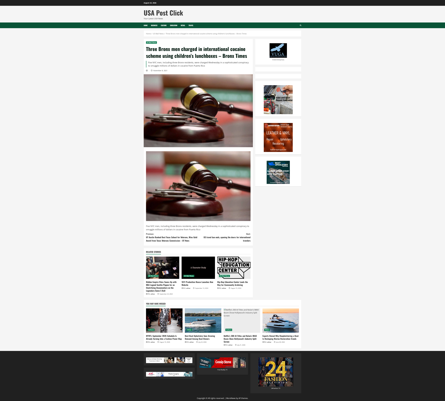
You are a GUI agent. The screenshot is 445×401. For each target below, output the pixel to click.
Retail (183, 25)
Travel (191, 25)
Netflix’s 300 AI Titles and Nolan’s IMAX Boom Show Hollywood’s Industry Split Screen (240, 338)
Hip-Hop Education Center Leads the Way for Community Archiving (232, 283)
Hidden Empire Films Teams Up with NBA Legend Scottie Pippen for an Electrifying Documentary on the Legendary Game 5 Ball (161, 286)
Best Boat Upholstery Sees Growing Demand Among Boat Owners (200, 337)
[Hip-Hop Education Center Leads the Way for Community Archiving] (234, 268)
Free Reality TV (222, 370)
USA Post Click (163, 12)
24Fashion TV (275, 388)
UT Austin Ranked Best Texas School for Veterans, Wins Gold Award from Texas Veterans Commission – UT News (171, 237)
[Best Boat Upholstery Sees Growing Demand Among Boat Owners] (203, 320)
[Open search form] (300, 25)
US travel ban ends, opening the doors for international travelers (227, 237)
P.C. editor (151, 294)
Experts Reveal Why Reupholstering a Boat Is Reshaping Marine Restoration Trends (280, 337)
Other (189, 330)
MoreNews (231, 398)
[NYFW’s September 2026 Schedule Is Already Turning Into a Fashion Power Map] (164, 320)
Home (146, 25)
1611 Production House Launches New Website (197, 283)
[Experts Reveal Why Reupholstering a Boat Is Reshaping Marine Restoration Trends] (280, 320)
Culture (164, 25)
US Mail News (151, 42)
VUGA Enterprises (278, 60)
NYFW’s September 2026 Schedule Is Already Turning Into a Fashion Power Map (164, 337)
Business (154, 25)
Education (173, 25)
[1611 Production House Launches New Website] (198, 268)
